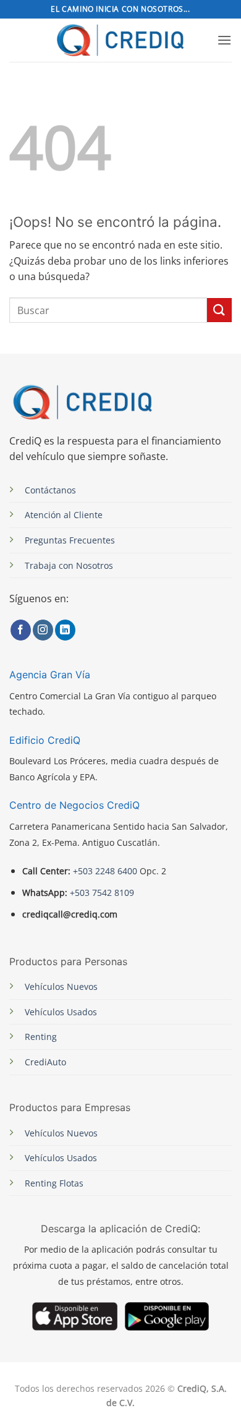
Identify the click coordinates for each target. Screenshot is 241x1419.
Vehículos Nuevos (61, 986)
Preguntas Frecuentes (70, 540)
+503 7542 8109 (100, 892)
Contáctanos (50, 490)
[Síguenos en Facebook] (21, 630)
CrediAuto (45, 1062)
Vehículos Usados (61, 1012)
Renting (41, 1036)
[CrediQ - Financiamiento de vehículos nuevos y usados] (120, 39)
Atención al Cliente (64, 515)
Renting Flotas (54, 1183)
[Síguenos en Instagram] (43, 630)
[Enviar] (219, 310)
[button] (224, 40)
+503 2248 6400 (105, 871)
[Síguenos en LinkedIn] (65, 630)
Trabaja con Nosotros (69, 565)
